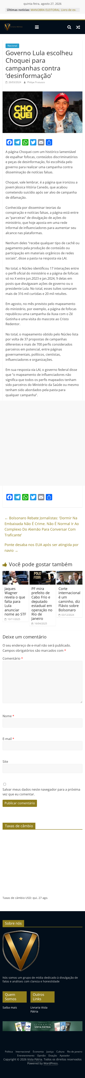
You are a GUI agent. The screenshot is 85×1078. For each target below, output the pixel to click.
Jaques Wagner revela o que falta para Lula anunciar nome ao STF (15, 601)
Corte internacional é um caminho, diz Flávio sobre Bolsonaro (69, 599)
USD (28, 898)
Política (9, 1051)
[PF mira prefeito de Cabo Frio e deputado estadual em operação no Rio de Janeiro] (42, 573)
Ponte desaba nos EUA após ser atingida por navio (41, 547)
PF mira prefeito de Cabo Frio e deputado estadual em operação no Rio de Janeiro (41, 603)
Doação (52, 1055)
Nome (8, 716)
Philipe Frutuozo (36, 82)
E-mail (8, 739)
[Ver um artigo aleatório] (78, 27)
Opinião (41, 1055)
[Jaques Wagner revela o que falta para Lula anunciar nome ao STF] (15, 573)
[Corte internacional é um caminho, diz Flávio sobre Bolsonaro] (69, 573)
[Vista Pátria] (13, 27)
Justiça (50, 1051)
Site (5, 761)
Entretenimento (25, 1055)
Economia (38, 1051)
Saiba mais (10, 1007)
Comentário (13, 658)
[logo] (21, 932)
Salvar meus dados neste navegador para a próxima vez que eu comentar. (41, 791)
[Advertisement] (42, 443)
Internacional (23, 1051)
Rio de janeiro (74, 1051)
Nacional (12, 45)
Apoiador (65, 1055)
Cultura (60, 1051)
